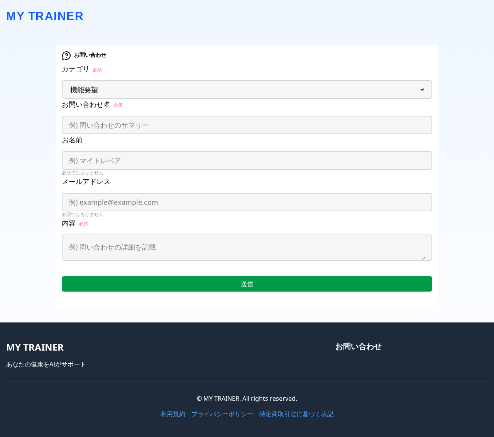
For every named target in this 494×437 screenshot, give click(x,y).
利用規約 (173, 414)
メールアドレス (86, 181)
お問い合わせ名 (92, 104)
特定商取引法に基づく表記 (296, 414)
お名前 (72, 139)
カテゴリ (82, 68)
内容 (75, 223)
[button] (247, 284)
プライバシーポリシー (222, 414)
